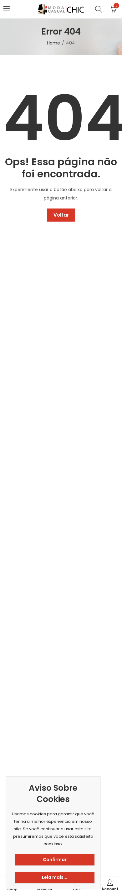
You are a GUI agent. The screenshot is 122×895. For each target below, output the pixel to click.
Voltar (61, 215)
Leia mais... (54, 877)
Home (53, 43)
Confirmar (55, 859)
